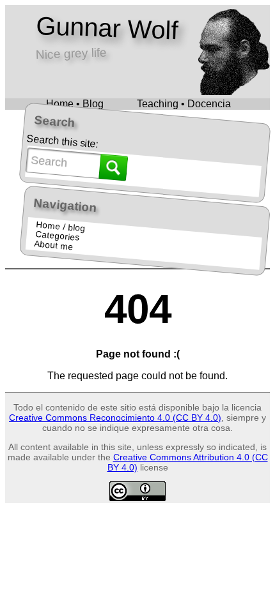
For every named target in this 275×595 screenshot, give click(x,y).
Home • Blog (75, 103)
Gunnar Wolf (106, 28)
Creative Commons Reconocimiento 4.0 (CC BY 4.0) (115, 417)
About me (54, 245)
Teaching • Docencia (184, 103)
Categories (57, 236)
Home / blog (61, 227)
